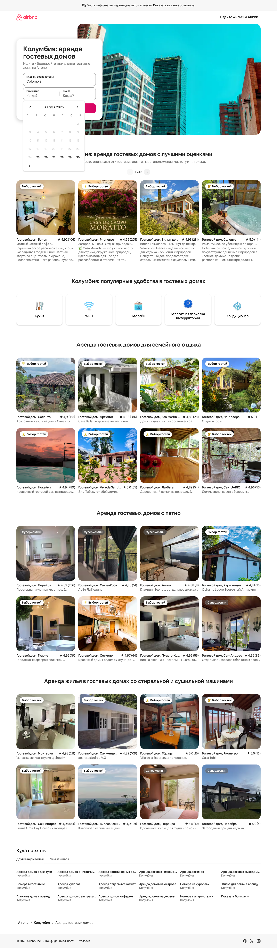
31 (29, 166)
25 (38, 157)
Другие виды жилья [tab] (30, 859)
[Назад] (130, 172)
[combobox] (59, 81)
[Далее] (147, 172)
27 (54, 157)
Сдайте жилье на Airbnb (239, 17)
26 (46, 157)
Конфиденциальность (60, 941)
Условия (84, 941)
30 (78, 157)
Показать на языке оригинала (174, 5)
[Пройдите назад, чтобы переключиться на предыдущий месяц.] (30, 107)
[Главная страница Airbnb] (26, 17)
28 (62, 157)
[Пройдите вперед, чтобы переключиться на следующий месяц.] (77, 107)
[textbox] (41, 95)
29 (70, 157)
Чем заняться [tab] (59, 859)
